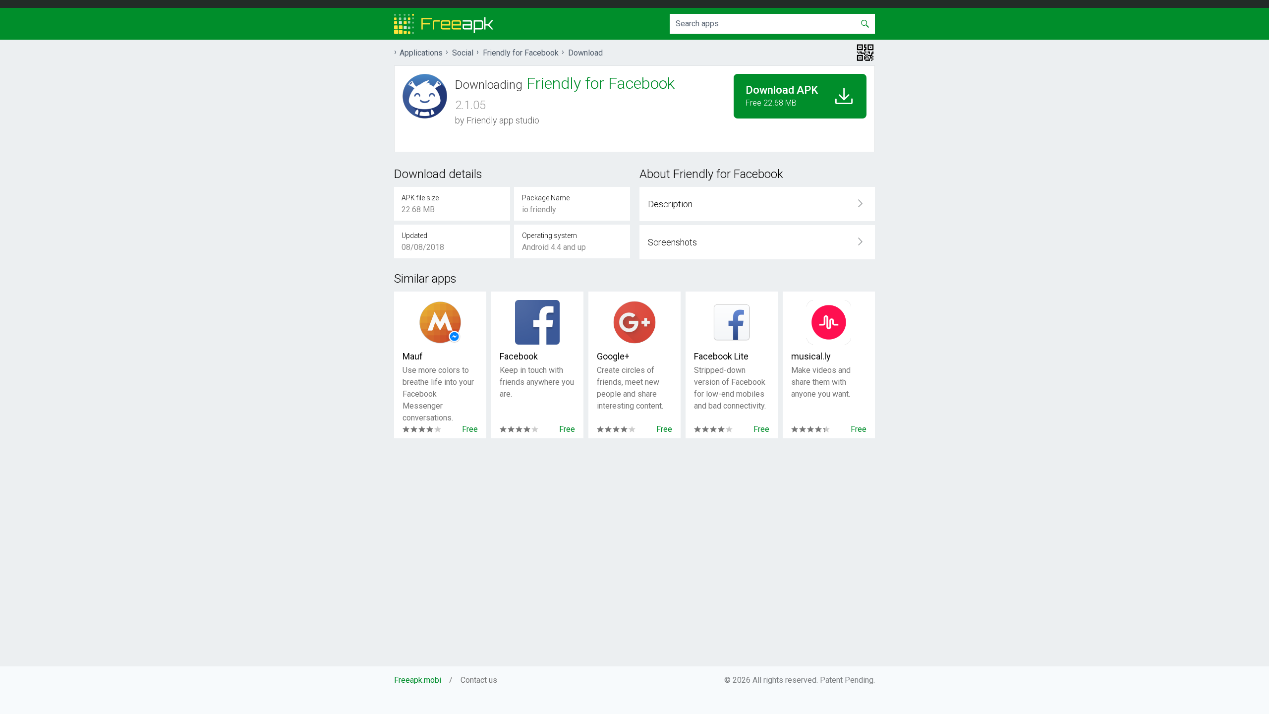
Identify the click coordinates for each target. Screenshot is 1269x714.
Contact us (479, 680)
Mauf (413, 356)
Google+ (613, 356)
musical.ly (811, 356)
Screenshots (672, 242)
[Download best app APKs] (444, 24)
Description (670, 204)
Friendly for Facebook (521, 53)
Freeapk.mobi (417, 680)
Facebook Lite (721, 356)
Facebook (519, 356)
